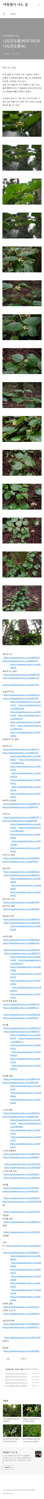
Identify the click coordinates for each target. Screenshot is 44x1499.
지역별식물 (9, 1369)
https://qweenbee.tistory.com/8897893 (21, 902)
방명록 (13, 14)
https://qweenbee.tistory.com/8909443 (20, 1327)
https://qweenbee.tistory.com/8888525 (22, 919)
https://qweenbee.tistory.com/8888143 (21, 1252)
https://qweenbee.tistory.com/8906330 (22, 1167)
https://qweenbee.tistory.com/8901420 (20, 1191)
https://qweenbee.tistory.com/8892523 (22, 953)
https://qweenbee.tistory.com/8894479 (21, 678)
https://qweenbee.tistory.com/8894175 (21, 749)
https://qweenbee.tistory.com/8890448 (21, 943)
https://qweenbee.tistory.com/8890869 (22, 909)
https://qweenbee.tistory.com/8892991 (21, 817)
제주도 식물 (19, 1369)
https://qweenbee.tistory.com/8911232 (21, 1212)
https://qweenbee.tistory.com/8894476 (21, 1004)
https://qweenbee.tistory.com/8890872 (22, 657)
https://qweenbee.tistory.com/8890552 (23, 1028)
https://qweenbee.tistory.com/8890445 (22, 940)
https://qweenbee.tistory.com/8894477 (20, 807)
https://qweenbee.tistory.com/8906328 (22, 1014)
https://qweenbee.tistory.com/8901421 (21, 1188)
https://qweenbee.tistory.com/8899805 (21, 1157)
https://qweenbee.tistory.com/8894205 (20, 1116)
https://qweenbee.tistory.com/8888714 (21, 1324)
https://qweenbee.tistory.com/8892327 (21, 698)
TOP (39, 1491)
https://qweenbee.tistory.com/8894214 (20, 661)
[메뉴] (39, 5)
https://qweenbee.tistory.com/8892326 (22, 695)
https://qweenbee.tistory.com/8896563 (22, 1154)
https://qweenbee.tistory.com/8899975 (20, 861)
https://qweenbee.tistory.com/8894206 (22, 1113)
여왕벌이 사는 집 (15, 5)
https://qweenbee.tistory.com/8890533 (22, 923)
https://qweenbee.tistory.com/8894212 (20, 753)
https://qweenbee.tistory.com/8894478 (22, 1079)
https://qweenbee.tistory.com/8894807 (22, 858)
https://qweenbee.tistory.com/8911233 (21, 1232)
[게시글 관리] (14, 1359)
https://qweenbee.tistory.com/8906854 (22, 1178)
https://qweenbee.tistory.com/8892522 (22, 950)
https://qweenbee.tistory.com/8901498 (21, 685)
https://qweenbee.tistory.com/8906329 (22, 1164)
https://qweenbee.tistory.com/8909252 (22, 1222)
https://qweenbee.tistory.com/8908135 (22, 1198)
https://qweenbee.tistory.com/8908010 (21, 1314)
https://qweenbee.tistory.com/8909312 (21, 1018)
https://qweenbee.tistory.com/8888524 (22, 875)
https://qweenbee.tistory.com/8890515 (22, 1031)
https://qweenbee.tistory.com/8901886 (21, 1351)
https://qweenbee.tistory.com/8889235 (22, 674)
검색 (34, 5)
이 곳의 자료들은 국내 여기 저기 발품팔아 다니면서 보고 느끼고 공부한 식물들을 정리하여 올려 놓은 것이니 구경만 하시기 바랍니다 (17, 1459)
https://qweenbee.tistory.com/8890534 (22, 872)
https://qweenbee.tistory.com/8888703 (22, 804)
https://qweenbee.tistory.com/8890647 (21, 1008)
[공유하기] (11, 1359)
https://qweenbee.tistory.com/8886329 (20, 1082)
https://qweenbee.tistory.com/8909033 (20, 1201)
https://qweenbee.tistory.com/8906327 (22, 1174)
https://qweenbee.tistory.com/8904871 (21, 1307)
